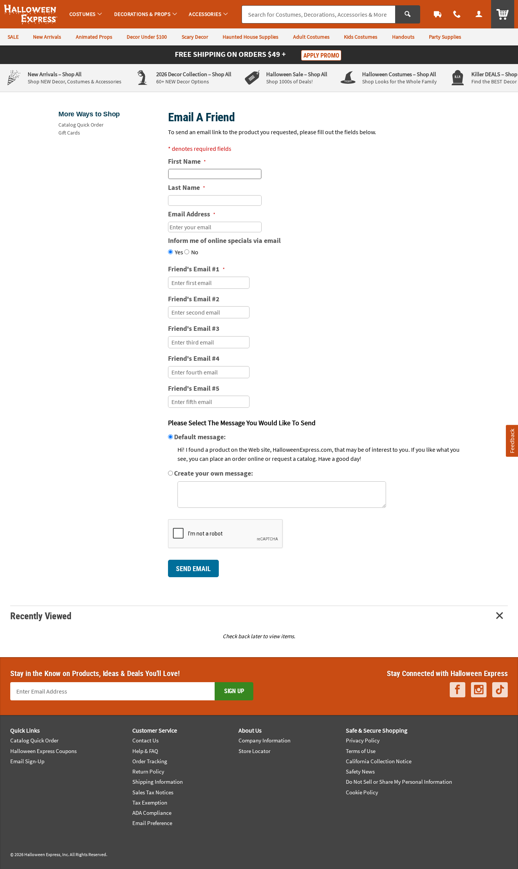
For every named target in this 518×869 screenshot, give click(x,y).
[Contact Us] (457, 14)
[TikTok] (500, 689)
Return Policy (148, 771)
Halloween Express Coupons (43, 751)
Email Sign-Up (27, 761)
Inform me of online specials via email (224, 240)
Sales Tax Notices (152, 792)
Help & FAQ (145, 751)
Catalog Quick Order (81, 124)
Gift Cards (69, 132)
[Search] (407, 14)
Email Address (191, 214)
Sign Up (234, 691)
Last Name (186, 187)
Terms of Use (360, 751)
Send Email (193, 568)
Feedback (511, 440)
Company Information (264, 740)
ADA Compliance (151, 812)
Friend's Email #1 (196, 269)
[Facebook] (457, 689)
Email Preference (152, 823)
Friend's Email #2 (194, 298)
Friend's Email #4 (194, 358)
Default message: (200, 436)
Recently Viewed (40, 615)
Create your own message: (213, 473)
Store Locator (254, 751)
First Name (187, 161)
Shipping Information (157, 781)
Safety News (360, 771)
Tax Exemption (149, 802)
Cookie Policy (362, 792)
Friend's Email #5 (194, 388)
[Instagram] (479, 689)
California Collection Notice (378, 761)
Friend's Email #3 (194, 328)
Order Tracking (149, 761)
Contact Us (145, 740)
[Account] (479, 14)
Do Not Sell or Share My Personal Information (399, 781)
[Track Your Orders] (437, 14)
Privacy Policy (363, 740)
